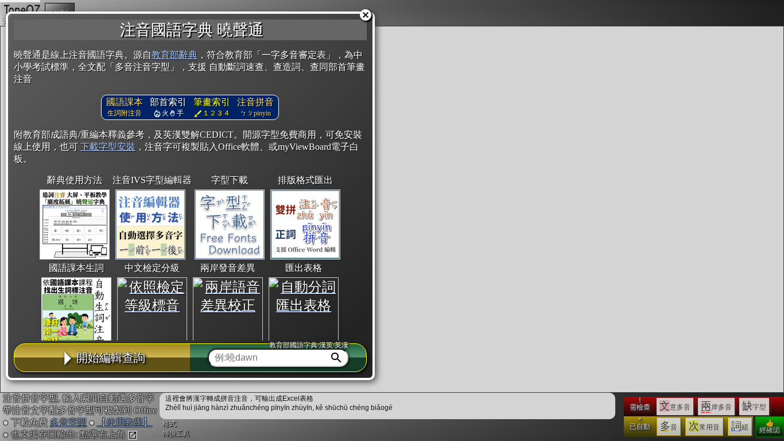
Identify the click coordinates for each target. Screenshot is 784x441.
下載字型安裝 (107, 147)
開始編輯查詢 (110, 358)
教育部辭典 (174, 55)
